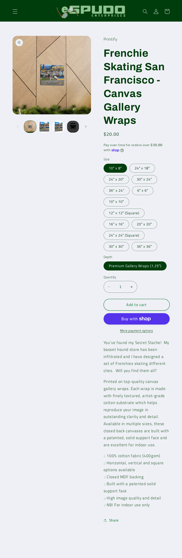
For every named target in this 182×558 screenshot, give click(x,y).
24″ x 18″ (142, 168)
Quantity (110, 277)
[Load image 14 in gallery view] (44, 127)
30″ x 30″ (116, 246)
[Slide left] (18, 126)
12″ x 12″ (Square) (124, 213)
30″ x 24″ (144, 179)
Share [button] (114, 520)
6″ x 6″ (142, 190)
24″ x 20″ (116, 179)
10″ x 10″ (116, 201)
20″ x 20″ (144, 224)
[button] (14, 11)
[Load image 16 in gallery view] (73, 127)
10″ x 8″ (115, 168)
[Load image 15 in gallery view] (58, 127)
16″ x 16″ (116, 224)
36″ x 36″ (144, 246)
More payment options (136, 331)
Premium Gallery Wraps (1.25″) (135, 266)
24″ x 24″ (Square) (124, 235)
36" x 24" (116, 190)
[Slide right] (86, 126)
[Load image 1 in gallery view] (30, 127)
